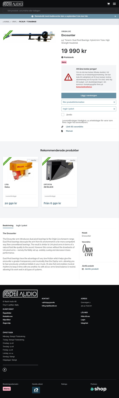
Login (83, 320)
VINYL (14, 22)
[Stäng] (115, 16)
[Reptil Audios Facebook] (5, 370)
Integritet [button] (84, 323)
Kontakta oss (8, 316)
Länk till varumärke (74, 127)
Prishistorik (68, 57)
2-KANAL (6, 22)
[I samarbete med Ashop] (98, 389)
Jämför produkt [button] (91, 269)
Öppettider (7, 313)
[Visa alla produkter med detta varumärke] (99, 251)
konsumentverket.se (84, 87)
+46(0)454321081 (48, 302)
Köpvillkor (7, 320)
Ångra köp (7, 323)
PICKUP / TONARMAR (27, 22)
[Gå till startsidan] (13, 4)
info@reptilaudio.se (49, 306)
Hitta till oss (85, 316)
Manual (69, 131)
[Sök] (5, 11)
